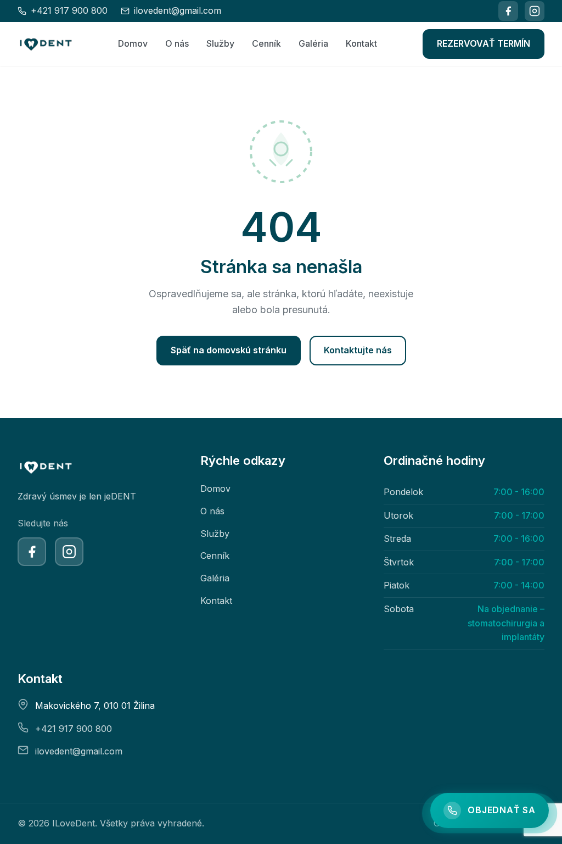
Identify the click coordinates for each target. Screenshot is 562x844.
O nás (177, 43)
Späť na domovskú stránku (228, 350)
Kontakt (361, 43)
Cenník (266, 43)
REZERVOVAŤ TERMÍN (483, 43)
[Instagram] (534, 11)
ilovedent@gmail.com (78, 751)
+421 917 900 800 (73, 728)
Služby (220, 43)
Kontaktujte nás (358, 350)
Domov (133, 43)
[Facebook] (508, 11)
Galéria (313, 43)
